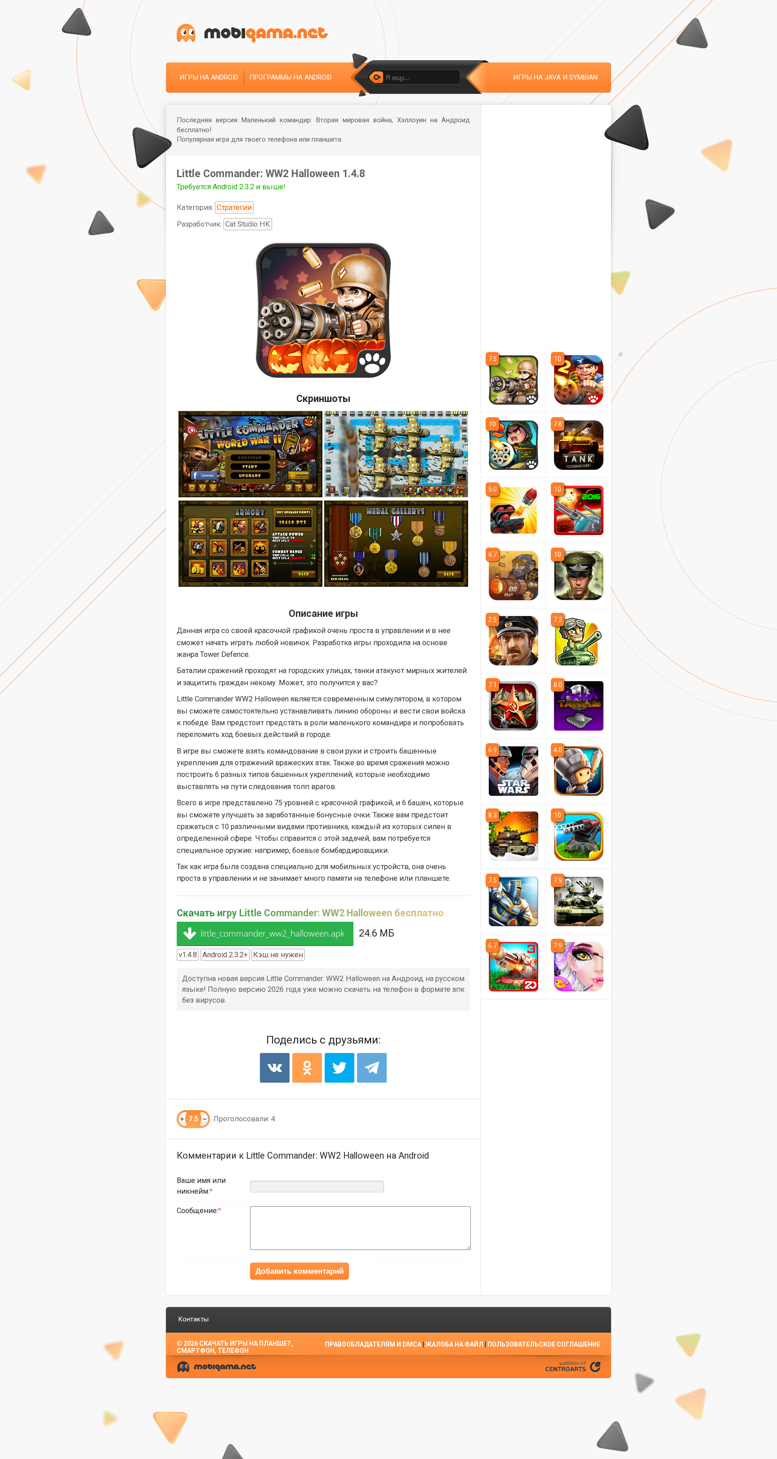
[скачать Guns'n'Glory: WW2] (579, 640)
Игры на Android (208, 77)
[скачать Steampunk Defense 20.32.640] (513, 575)
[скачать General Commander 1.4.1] (513, 706)
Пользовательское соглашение (543, 1344)
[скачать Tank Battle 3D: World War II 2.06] (579, 901)
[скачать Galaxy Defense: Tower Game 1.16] (579, 836)
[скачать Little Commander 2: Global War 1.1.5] (579, 380)
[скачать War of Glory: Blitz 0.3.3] (579, 575)
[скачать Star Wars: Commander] (513, 771)
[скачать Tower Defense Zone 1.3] (513, 966)
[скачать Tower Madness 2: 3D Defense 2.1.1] (513, 510)
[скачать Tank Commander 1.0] (579, 445)
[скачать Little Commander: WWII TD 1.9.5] (513, 380)
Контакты (193, 1319)
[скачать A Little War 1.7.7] (579, 771)
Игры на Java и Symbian (555, 77)
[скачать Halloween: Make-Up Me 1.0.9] (579, 966)
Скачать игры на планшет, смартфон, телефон (235, 1347)
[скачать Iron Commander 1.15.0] (513, 640)
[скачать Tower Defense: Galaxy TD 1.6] (579, 510)
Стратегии (234, 207)
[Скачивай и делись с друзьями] (252, 33)
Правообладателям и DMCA (373, 1344)
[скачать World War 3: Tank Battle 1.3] (513, 836)
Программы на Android (291, 77)
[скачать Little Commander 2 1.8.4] (513, 445)
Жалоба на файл (454, 1344)
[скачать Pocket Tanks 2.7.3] (579, 706)
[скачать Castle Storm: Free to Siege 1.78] (513, 901)
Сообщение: (197, 1210)
